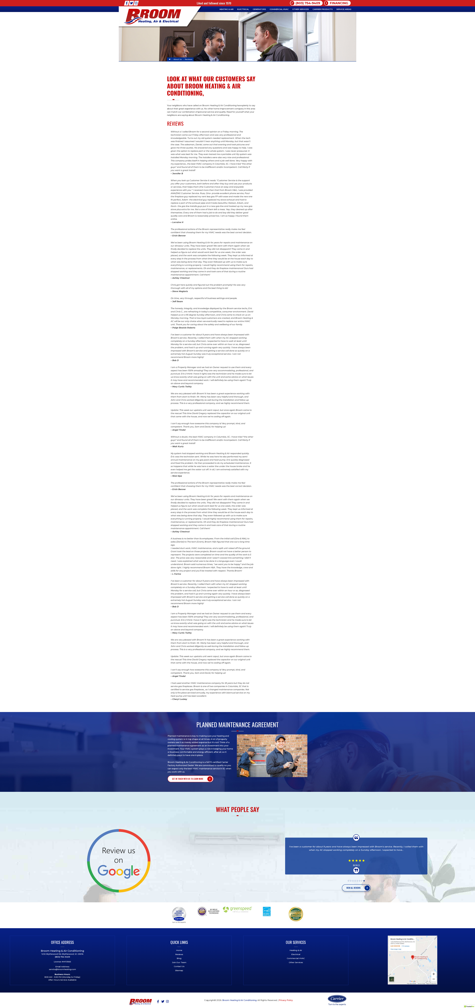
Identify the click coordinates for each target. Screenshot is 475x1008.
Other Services (296, 962)
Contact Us (179, 966)
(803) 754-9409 (308, 3)
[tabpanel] (356, 856)
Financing (339, 3)
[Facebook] (127, 3)
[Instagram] (136, 3)
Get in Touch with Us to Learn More (187, 778)
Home (179, 950)
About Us (177, 59)
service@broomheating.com (62, 969)
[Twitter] (131, 3)
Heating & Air (296, 950)
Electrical (295, 954)
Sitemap (179, 970)
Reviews (179, 954)
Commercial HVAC (296, 958)
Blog (179, 958)
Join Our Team (179, 962)
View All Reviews (353, 887)
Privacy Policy (286, 1000)
